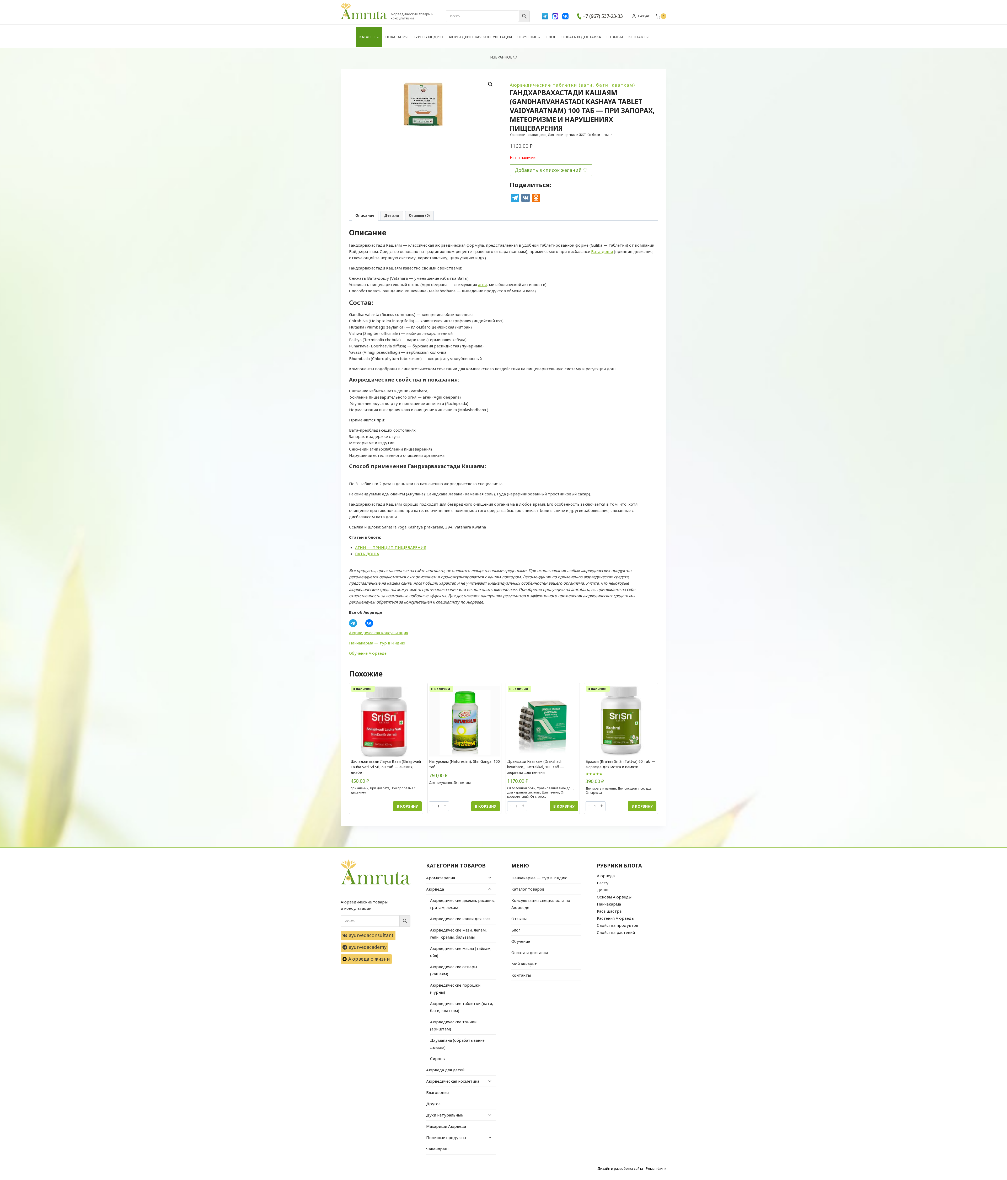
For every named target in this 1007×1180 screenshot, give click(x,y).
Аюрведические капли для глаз (460, 918)
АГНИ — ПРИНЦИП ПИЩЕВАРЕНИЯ (390, 547)
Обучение (520, 941)
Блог (551, 36)
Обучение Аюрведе (368, 653)
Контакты (638, 36)
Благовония (437, 1092)
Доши (602, 889)
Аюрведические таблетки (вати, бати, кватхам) (572, 85)
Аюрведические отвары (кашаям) (453, 970)
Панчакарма (609, 904)
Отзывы (615, 36)
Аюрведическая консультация (480, 36)
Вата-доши (602, 251)
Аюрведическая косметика (452, 1081)
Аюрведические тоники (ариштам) (453, 1025)
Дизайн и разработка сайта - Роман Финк (631, 1168)
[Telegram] (545, 16)
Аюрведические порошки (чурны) (455, 988)
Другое (433, 1103)
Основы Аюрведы (614, 896)
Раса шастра (609, 911)
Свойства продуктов (617, 925)
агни (482, 284)
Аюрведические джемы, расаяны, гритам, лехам (462, 904)
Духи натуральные (444, 1115)
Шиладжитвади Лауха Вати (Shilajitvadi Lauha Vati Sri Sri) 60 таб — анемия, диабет (386, 767)
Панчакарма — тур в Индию (377, 642)
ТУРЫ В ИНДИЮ (428, 36)
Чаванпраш (437, 1148)
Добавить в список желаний (548, 170)
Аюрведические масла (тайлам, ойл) (460, 952)
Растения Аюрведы (615, 918)
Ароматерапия (440, 877)
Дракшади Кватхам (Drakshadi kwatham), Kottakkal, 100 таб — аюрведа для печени (535, 767)
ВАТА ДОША (367, 553)
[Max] (555, 16)
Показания (396, 36)
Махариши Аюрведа (446, 1126)
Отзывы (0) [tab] (419, 215)
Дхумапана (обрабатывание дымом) (457, 1044)
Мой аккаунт (524, 963)
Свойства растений (616, 932)
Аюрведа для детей (445, 1069)
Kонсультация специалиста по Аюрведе (540, 904)
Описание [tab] (364, 215)
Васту (602, 882)
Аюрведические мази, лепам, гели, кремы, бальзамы (458, 933)
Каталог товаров (527, 889)
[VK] (565, 16)
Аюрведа (435, 889)
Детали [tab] (391, 215)
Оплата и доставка (581, 36)
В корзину (407, 806)
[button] (490, 84)
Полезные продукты (446, 1137)
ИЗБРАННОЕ (501, 57)
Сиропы (437, 1058)
